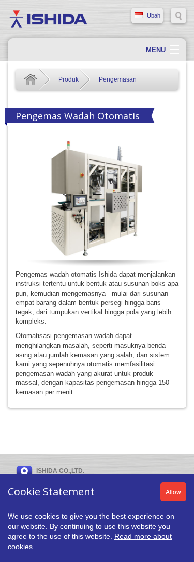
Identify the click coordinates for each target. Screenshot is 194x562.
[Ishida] (48, 18)
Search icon (178, 15)
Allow (173, 491)
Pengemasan (118, 79)
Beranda (30, 79)
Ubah (153, 15)
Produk (68, 79)
